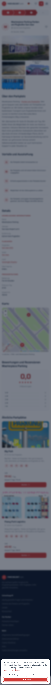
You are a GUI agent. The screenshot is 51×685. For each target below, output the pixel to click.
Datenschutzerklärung (12, 670)
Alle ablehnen (37, 675)
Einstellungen (14, 675)
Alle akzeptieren (25, 679)
